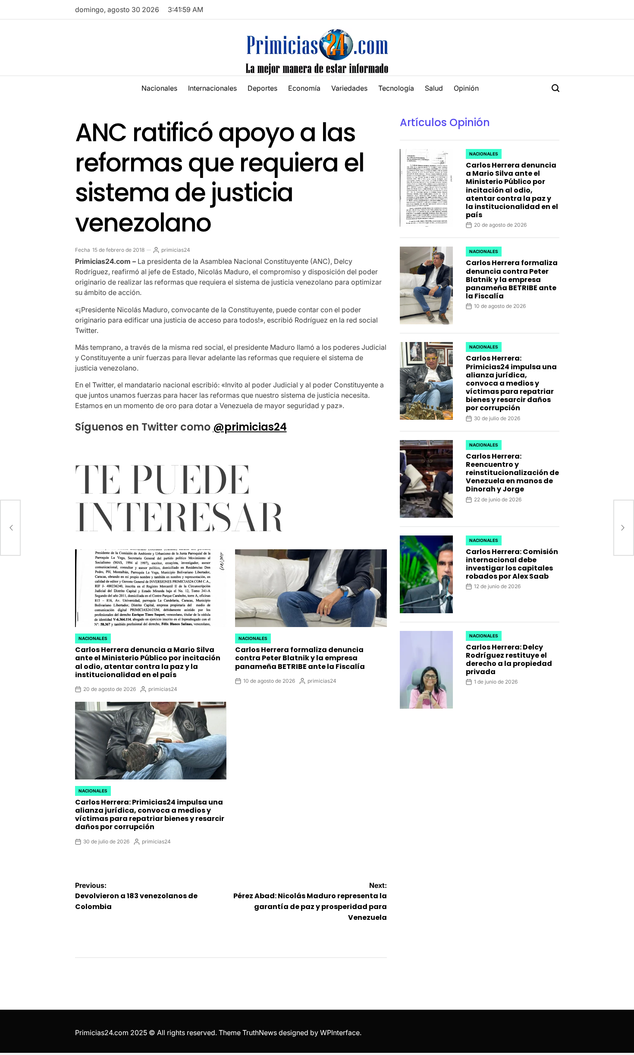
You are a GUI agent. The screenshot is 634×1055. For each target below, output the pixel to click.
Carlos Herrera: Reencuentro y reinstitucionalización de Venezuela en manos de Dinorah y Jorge (512, 472)
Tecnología (396, 88)
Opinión (466, 88)
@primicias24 (250, 427)
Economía (304, 88)
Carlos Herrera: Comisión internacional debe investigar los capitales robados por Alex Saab (512, 564)
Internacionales (212, 88)
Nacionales (159, 88)
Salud (434, 88)
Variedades (349, 88)
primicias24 (175, 250)
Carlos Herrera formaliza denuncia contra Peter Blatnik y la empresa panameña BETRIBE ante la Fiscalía (300, 658)
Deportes (262, 88)
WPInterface (340, 1032)
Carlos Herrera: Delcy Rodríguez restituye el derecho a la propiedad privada (509, 659)
